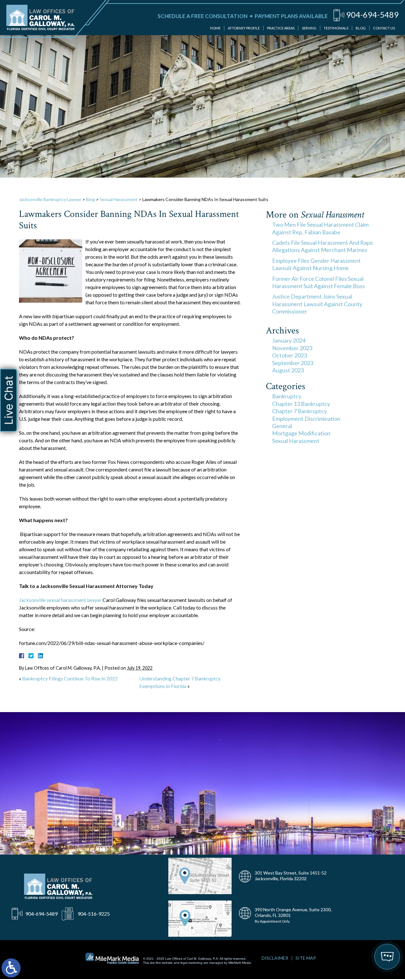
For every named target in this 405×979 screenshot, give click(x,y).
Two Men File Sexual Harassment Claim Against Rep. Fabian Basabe (320, 228)
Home (215, 28)
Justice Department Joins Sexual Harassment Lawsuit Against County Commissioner (317, 304)
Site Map (306, 958)
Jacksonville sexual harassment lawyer (60, 600)
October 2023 (289, 355)
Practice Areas (281, 28)
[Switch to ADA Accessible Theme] (11, 967)
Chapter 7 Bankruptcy (299, 410)
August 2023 (288, 370)
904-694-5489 (372, 14)
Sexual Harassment (119, 199)
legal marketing (191, 962)
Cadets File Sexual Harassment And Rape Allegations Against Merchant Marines (322, 246)
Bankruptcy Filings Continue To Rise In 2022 (70, 678)
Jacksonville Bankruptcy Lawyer (50, 199)
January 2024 (288, 340)
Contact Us (384, 28)
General (282, 425)
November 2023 (292, 347)
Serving (309, 28)
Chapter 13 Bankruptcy (301, 403)
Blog (361, 28)
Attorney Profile (244, 28)
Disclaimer (275, 958)
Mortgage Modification (301, 433)
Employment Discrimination (306, 418)
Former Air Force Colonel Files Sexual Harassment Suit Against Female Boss (318, 282)
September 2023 (292, 362)
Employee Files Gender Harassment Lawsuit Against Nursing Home (316, 264)
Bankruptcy (286, 396)
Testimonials (336, 28)
